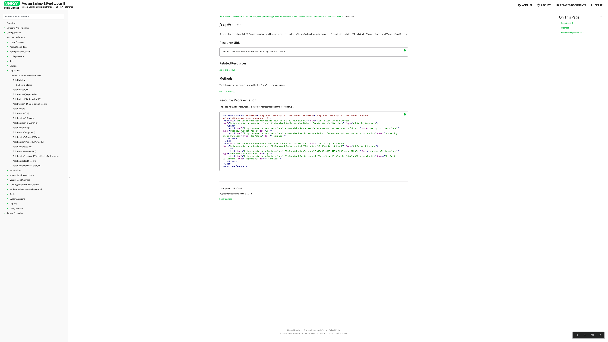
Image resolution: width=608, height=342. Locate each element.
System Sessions (17, 199)
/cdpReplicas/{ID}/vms (23, 118)
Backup (13, 66)
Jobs (12, 61)
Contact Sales (327, 330)
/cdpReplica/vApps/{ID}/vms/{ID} (28, 142)
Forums (307, 330)
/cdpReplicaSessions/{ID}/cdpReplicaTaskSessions (36, 156)
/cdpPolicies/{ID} (20, 89)
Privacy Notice (311, 333)
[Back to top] (592, 335)
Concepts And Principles (18, 28)
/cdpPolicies (19, 80)
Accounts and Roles (18, 47)
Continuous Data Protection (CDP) (25, 75)
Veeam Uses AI (326, 333)
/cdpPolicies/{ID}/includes (25, 94)
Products (298, 330)
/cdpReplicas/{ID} (21, 113)
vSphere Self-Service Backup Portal (26, 189)
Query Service (16, 208)
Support (316, 330)
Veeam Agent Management (22, 175)
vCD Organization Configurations (24, 184)
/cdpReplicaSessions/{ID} (24, 151)
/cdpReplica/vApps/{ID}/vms (26, 137)
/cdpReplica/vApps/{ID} (24, 132)
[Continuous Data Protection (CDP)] (585, 335)
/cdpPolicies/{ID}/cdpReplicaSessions (30, 104)
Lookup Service (17, 56)
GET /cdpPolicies (24, 85)
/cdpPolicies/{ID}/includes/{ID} (27, 99)
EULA (337, 330)
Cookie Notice (341, 333)
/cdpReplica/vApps (22, 127)
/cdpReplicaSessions (22, 146)
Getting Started (14, 32)
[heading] (313, 42)
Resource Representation (572, 32)
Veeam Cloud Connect (20, 180)
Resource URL (567, 23)
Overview (11, 23)
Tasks (12, 194)
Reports (13, 203)
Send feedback (226, 199)
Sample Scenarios (15, 213)
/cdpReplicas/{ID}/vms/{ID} (25, 123)
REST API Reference (16, 37)
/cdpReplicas (19, 108)
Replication (15, 70)
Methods (565, 27)
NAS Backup (15, 170)
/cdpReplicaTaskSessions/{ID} (27, 165)
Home (290, 330)
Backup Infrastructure (20, 51)
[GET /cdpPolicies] (600, 335)
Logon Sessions (17, 42)
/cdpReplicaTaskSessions (24, 161)
